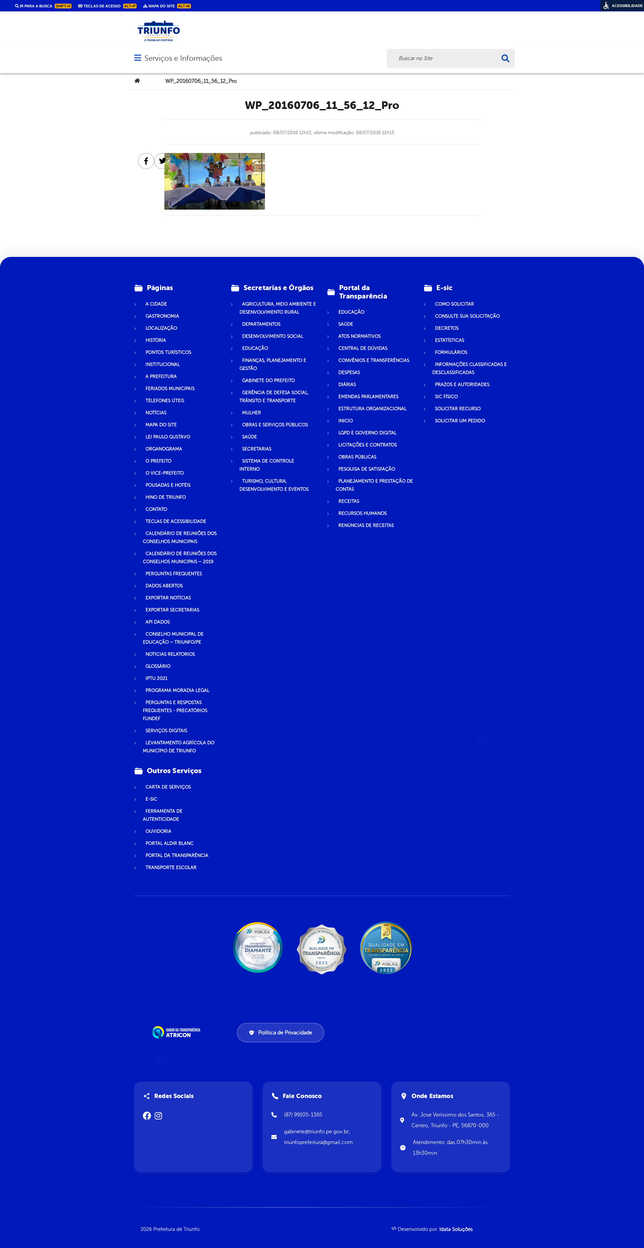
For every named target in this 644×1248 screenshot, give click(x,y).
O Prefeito (158, 461)
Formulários (451, 352)
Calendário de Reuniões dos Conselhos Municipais (180, 537)
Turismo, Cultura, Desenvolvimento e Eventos (274, 485)
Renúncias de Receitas (366, 525)
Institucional (163, 364)
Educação (255, 348)
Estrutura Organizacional (372, 408)
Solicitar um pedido (460, 420)
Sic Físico (446, 396)
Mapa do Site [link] (169, 6)
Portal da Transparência (177, 855)
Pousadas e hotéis (168, 485)
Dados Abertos (164, 585)
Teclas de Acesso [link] (109, 6)
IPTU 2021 (156, 678)
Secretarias (256, 448)
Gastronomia (162, 316)
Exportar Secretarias (172, 609)
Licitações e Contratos (367, 444)
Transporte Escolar (171, 867)
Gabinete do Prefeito (268, 380)
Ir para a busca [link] (44, 6)
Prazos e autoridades (462, 384)
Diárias (347, 384)
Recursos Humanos (362, 513)
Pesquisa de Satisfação (366, 469)
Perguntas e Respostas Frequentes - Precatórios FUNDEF (175, 710)
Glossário (158, 666)
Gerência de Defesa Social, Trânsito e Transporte (274, 396)
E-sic (151, 799)
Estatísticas (449, 340)
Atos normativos (359, 336)
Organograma (164, 448)
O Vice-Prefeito (165, 473)
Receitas (348, 501)
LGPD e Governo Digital (367, 432)
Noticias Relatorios (170, 654)
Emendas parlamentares (368, 396)
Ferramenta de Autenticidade (162, 815)
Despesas (349, 372)
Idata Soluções (456, 1229)
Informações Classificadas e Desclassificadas (469, 368)
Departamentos (261, 324)
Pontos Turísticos (168, 352)
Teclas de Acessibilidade (176, 521)
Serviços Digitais (166, 730)
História (156, 340)
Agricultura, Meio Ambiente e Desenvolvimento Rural (277, 308)
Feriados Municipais (170, 388)
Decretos (447, 328)
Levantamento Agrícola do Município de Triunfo (178, 746)
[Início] (137, 81)
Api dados (158, 622)
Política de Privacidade (285, 1033)
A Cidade (156, 304)
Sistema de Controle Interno (266, 465)
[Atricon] (177, 1032)
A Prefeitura (161, 376)
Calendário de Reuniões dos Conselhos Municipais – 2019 (180, 557)
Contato (156, 509)
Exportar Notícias (168, 597)
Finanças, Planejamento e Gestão (272, 364)
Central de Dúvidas (362, 348)
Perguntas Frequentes (174, 573)
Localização (161, 328)
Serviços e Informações (183, 58)
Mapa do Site (161, 424)
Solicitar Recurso (458, 408)
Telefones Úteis (165, 400)
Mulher (251, 412)
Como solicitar (454, 304)
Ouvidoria (158, 831)
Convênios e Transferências (373, 360)
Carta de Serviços (168, 787)
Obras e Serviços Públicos (275, 424)
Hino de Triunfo (166, 497)
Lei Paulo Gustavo (168, 436)
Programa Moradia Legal (177, 690)
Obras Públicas (357, 456)
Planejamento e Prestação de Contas (374, 485)
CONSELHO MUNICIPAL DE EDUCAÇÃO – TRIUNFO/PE (173, 638)
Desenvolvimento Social (272, 336)
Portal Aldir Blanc (170, 843)
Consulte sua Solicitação (467, 316)
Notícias (156, 412)
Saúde (249, 436)
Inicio (345, 420)
